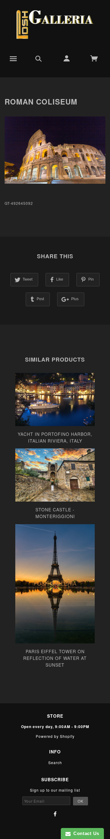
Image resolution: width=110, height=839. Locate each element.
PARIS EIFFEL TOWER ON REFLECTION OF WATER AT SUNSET (55, 658)
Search (55, 762)
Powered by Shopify (55, 736)
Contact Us (85, 833)
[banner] (55, 24)
